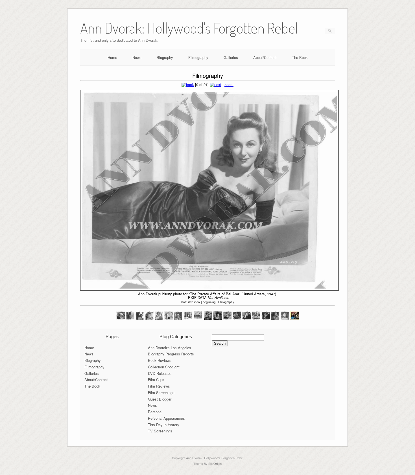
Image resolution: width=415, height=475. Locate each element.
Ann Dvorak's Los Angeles (169, 347)
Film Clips (156, 379)
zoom (228, 84)
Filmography (198, 57)
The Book (300, 57)
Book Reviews (159, 360)
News (136, 57)
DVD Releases (160, 373)
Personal (155, 411)
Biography (165, 57)
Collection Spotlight (164, 367)
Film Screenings (161, 392)
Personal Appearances (166, 418)
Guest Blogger (159, 399)
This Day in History (163, 424)
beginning (209, 302)
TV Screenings (160, 431)
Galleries (231, 57)
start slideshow (190, 302)
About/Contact (265, 57)
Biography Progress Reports (171, 354)
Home (112, 57)
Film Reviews (159, 386)
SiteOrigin (215, 463)
